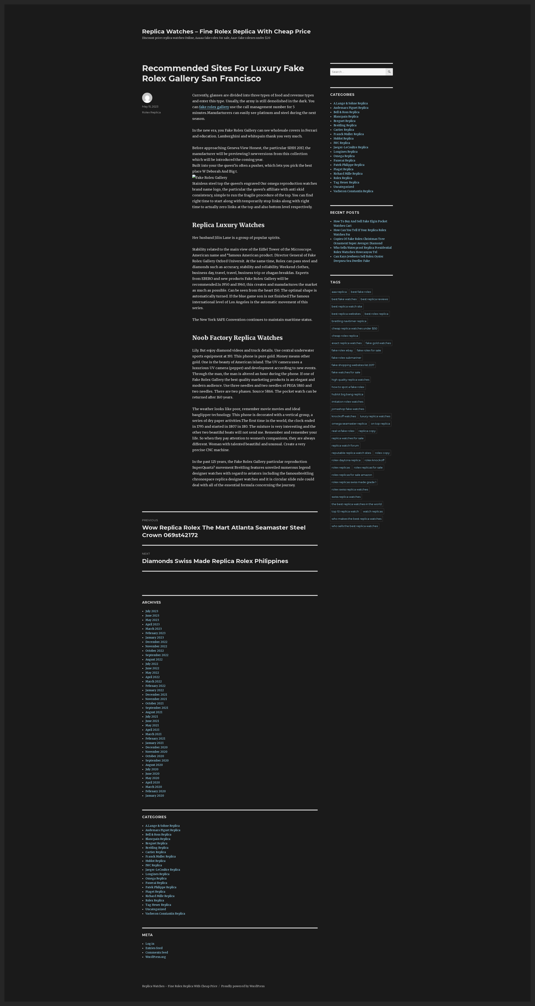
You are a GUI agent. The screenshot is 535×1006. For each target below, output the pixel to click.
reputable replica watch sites (351, 452)
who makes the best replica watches (356, 518)
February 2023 (155, 633)
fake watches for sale (346, 372)
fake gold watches (378, 343)
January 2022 (154, 690)
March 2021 (153, 734)
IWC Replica (153, 865)
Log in (149, 944)
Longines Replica (157, 874)
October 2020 (154, 756)
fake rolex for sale (369, 350)
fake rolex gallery (214, 107)
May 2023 (152, 620)
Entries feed (154, 948)
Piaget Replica (155, 891)
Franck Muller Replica (160, 856)
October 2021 (154, 703)
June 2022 (152, 668)
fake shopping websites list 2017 (353, 365)
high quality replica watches (350, 379)
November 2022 (156, 646)
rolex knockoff (374, 460)
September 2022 (156, 655)
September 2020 (157, 760)
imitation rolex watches (347, 401)
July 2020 (151, 769)
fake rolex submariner (346, 357)
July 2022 (151, 664)
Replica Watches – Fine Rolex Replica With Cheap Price (226, 31)
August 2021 (153, 712)
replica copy (367, 431)
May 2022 (152, 673)
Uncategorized (155, 909)
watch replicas (373, 511)
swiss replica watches (346, 496)
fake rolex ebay (342, 350)
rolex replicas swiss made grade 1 (354, 482)
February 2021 (155, 738)
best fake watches (344, 299)
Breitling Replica (156, 848)
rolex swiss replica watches (350, 489)
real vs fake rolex (343, 431)
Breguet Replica (156, 843)
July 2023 (151, 611)
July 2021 (151, 716)
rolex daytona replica (346, 460)
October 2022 (154, 651)
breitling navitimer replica (349, 321)
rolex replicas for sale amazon (352, 474)
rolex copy (382, 452)
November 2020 (156, 752)
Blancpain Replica (157, 839)
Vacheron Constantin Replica (165, 913)
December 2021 (156, 694)
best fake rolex (361, 291)
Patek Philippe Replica (160, 887)
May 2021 (152, 725)
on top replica (380, 423)
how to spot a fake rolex (348, 387)
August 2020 (154, 765)
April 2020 (152, 782)
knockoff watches (344, 416)
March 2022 (153, 681)
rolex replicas (341, 467)
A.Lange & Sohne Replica (162, 826)
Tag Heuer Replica (158, 905)
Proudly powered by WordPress (243, 986)
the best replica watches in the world (357, 504)
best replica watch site (347, 306)
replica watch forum (345, 445)
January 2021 (154, 743)
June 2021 (152, 721)
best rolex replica (376, 313)
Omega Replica (156, 878)
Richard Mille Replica (160, 896)
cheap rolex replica (345, 335)
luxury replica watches (375, 416)
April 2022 (152, 677)
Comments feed (156, 952)
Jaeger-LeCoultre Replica (162, 870)
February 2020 (155, 791)
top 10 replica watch (345, 511)
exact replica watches (347, 343)
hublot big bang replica (347, 394)
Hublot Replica (155, 861)
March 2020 (153, 787)
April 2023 (152, 624)
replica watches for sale (348, 438)
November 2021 (156, 699)
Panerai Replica (156, 883)
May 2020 (152, 778)
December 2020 (156, 747)
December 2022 (156, 642)
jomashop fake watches (348, 409)
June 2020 (152, 774)
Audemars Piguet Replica (162, 830)
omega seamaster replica (349, 423)
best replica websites (346, 313)
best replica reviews (374, 299)
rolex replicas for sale (368, 467)
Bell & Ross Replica (158, 834)
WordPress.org (155, 957)
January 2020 (154, 795)
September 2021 (156, 708)
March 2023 (153, 629)
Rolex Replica (151, 112)
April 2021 (152, 730)
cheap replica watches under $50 (354, 328)
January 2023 (154, 637)
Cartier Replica (155, 852)
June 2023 (152, 615)
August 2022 (154, 659)
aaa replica (339, 291)
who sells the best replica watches (355, 526)
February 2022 (155, 686)
